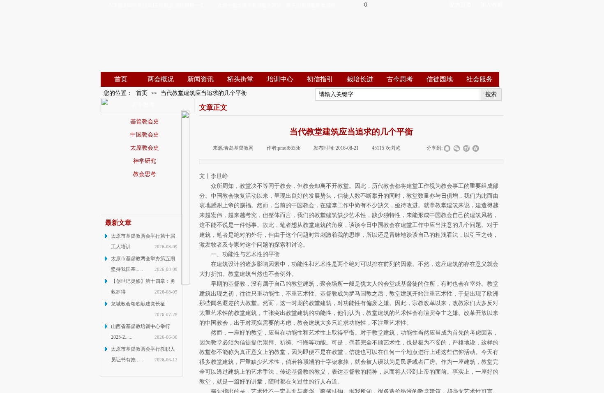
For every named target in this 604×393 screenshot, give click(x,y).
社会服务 (479, 79)
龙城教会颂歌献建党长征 (138, 304)
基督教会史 (144, 121)
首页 (120, 79)
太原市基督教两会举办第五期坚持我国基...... (143, 264)
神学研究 (144, 160)
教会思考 (144, 174)
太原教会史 (144, 147)
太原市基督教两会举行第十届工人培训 (143, 241)
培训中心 (280, 79)
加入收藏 (491, 5)
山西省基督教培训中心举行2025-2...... (140, 332)
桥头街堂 (240, 79)
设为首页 (460, 5)
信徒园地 (439, 79)
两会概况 (161, 79)
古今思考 (400, 79)
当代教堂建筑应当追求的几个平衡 (204, 93)
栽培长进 (360, 79)
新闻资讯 (200, 79)
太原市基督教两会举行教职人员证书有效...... (143, 354)
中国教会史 (144, 134)
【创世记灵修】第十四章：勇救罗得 (143, 286)
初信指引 (320, 79)
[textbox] (397, 94)
